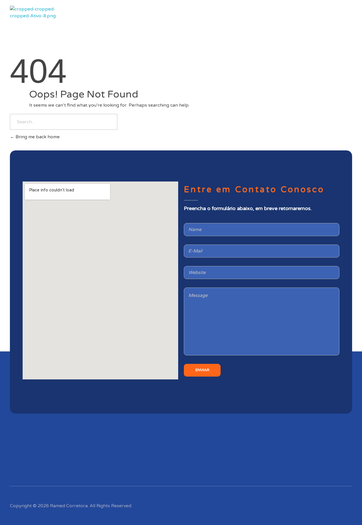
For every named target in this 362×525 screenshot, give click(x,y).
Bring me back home (37, 137)
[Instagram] (292, 505)
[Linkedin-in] (319, 505)
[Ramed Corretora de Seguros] (35, 20)
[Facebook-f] (345, 505)
